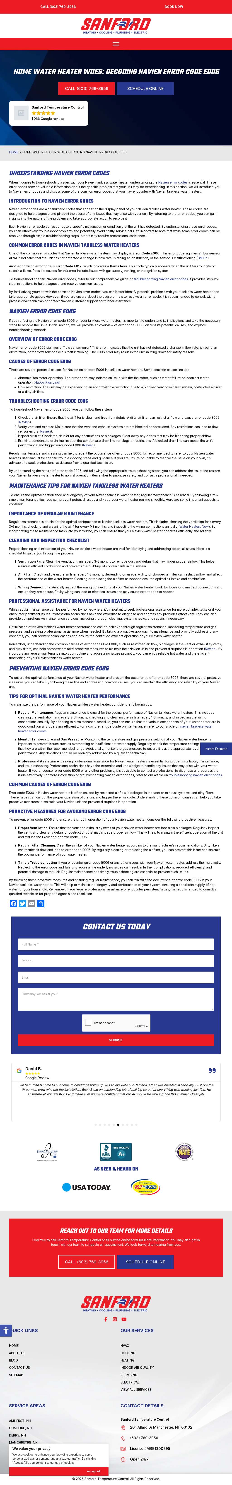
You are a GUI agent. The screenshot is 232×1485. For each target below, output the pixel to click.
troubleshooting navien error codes (195, 775)
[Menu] (116, 44)
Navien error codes (173, 182)
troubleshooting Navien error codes (161, 279)
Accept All (93, 1471)
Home (13, 152)
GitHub (203, 258)
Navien (24, 422)
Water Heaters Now (194, 526)
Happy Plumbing (47, 382)
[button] (6, 1331)
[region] (59, 1460)
